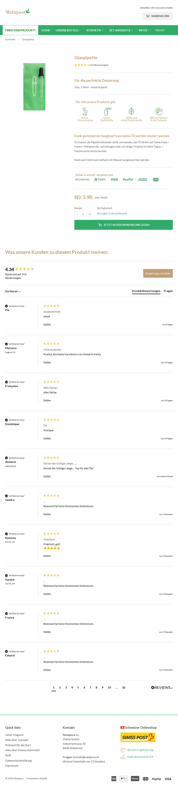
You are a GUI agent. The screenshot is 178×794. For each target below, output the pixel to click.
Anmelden (145, 7)
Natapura (18, 778)
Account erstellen (164, 7)
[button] (54, 688)
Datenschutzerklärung (18, 760)
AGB (8, 755)
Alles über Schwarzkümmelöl (22, 750)
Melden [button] (47, 324)
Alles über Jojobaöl (16, 739)
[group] (23, 269)
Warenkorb (160, 16)
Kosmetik (94, 30)
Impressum (11, 765)
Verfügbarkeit (104, 208)
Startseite (10, 39)
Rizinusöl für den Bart (18, 745)
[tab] (146, 291)
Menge (78, 208)
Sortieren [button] (11, 291)
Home (45, 30)
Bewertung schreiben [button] (158, 273)
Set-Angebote (120, 30)
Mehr (159, 30)
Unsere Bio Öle (67, 30)
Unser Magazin (14, 734)
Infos (143, 30)
